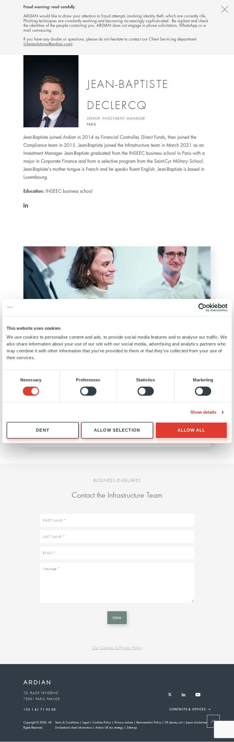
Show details (203, 412)
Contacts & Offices (187, 709)
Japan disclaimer (196, 722)
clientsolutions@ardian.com (48, 44)
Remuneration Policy (148, 722)
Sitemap (132, 727)
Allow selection (117, 430)
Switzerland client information (73, 727)
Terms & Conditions (67, 722)
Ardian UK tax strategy (109, 727)
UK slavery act (173, 722)
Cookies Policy (101, 722)
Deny (42, 430)
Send (117, 617)
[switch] (88, 391)
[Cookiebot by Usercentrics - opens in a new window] (202, 307)
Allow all (191, 430)
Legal (85, 722)
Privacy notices (123, 722)
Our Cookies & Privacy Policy (117, 647)
